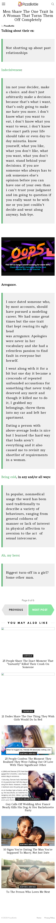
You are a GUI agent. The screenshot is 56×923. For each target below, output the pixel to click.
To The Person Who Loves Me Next (28, 891)
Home (39, 918)
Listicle (28, 656)
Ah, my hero (10, 555)
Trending (28, 711)
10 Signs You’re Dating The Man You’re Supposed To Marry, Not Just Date (28, 851)
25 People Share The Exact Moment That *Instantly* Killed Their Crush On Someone (28, 664)
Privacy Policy (49, 918)
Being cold (8, 477)
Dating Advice (28, 753)
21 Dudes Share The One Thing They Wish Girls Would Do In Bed (28, 718)
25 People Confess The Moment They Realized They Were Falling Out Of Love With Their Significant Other (28, 762)
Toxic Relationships (28, 799)
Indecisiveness (11, 70)
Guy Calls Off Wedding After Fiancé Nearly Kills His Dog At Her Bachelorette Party (28, 807)
